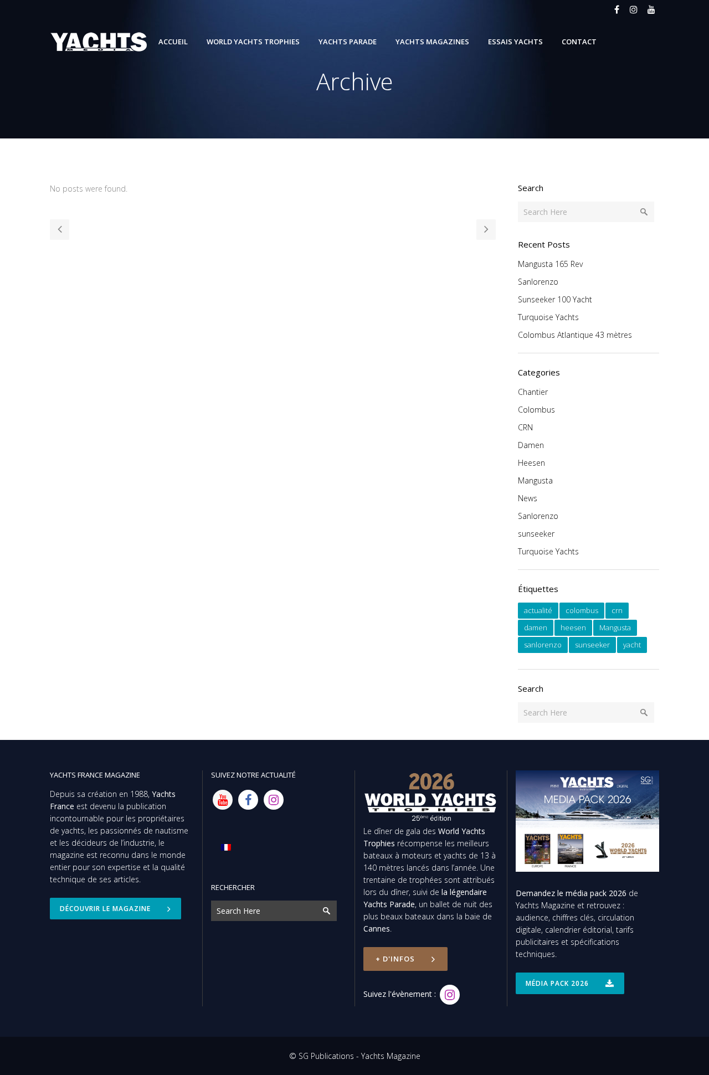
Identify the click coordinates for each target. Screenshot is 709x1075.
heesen (573, 627)
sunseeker (536, 533)
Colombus (536, 409)
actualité (538, 610)
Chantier (533, 392)
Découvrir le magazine (105, 908)
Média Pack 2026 (557, 983)
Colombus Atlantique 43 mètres (575, 335)
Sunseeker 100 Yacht (555, 299)
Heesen (531, 462)
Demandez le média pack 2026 (571, 893)
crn (617, 610)
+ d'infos (395, 959)
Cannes (376, 928)
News (527, 498)
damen (535, 627)
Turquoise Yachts (548, 317)
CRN (525, 427)
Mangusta (535, 480)
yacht (632, 645)
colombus (582, 610)
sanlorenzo (543, 645)
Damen (531, 445)
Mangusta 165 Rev (550, 264)
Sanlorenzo (538, 281)
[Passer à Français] (226, 847)
